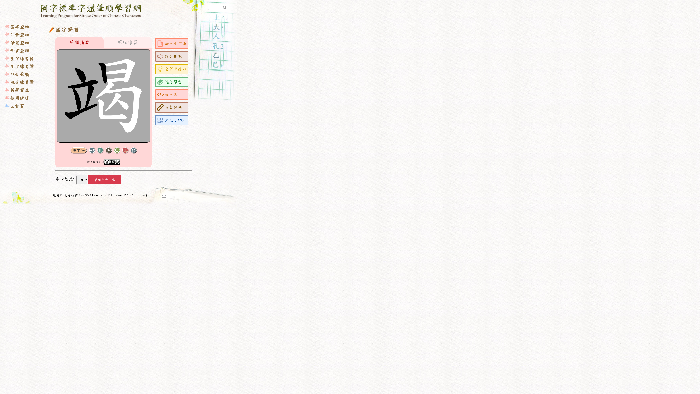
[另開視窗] (164, 195)
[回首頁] (91, 10)
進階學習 (173, 82)
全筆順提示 (175, 69)
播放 (100, 150)
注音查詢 (19, 34)
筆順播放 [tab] (79, 42)
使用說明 (19, 98)
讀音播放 (173, 56)
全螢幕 (133, 150)
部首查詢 (19, 50)
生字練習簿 (22, 66)
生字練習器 (22, 58)
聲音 (92, 150)
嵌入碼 (171, 94)
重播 (117, 150)
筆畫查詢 (19, 42)
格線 (125, 150)
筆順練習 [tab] (127, 42)
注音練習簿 (22, 82)
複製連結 (173, 107)
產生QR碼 (174, 120)
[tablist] (103, 42)
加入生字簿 (175, 43)
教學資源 (19, 90)
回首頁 (17, 106)
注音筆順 (19, 74)
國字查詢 (19, 27)
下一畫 (108, 150)
